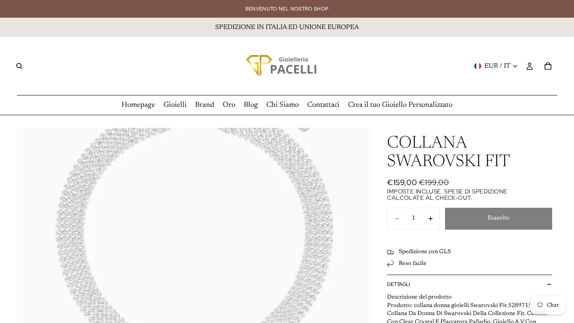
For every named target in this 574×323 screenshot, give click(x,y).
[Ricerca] (19, 66)
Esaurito (498, 218)
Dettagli (398, 284)
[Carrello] (548, 66)
